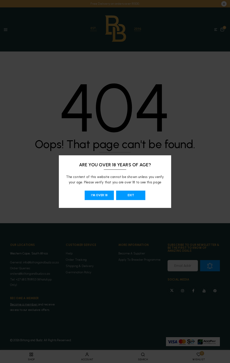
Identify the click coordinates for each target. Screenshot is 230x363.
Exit (131, 195)
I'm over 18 (99, 195)
